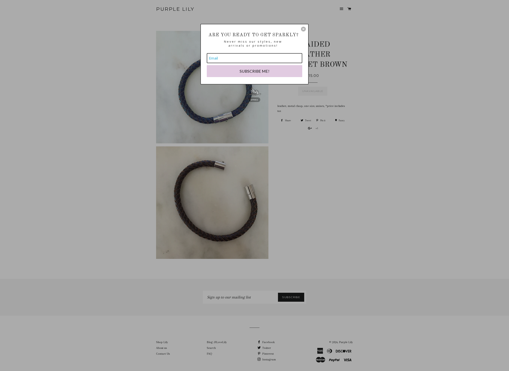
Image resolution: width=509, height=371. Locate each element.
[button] (303, 29)
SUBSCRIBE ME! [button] (254, 71)
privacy (254, 99)
